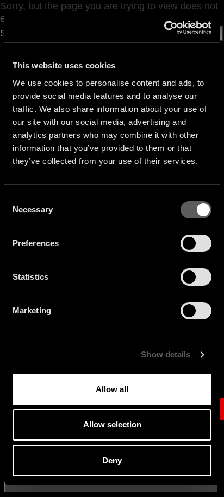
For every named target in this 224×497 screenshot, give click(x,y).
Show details (165, 354)
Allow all (112, 389)
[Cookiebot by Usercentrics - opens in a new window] (163, 28)
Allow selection (112, 424)
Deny (112, 460)
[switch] (196, 243)
